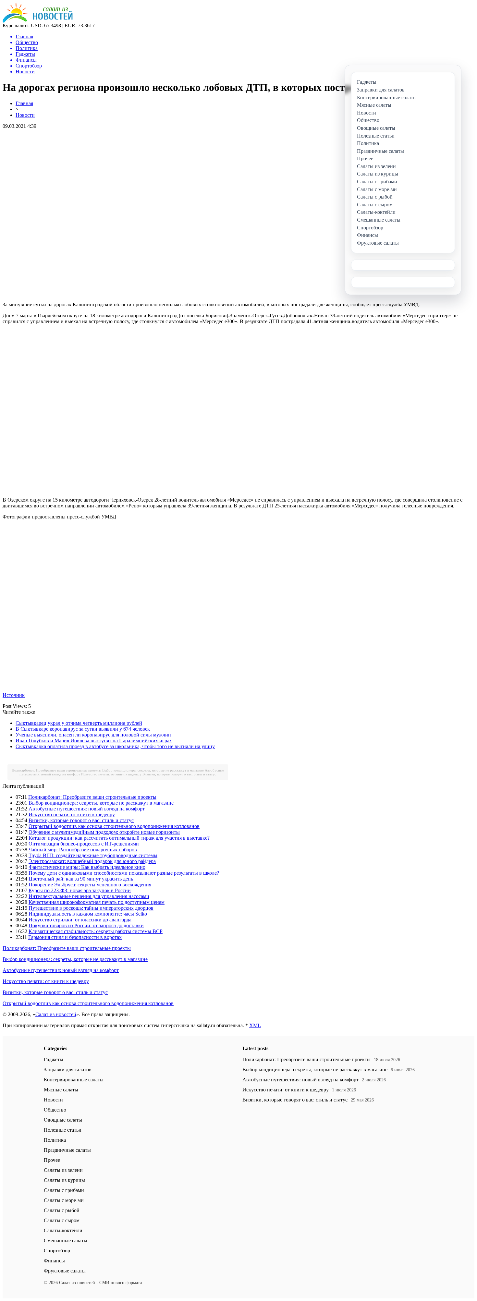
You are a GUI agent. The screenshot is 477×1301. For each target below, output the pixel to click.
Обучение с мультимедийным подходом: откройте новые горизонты (104, 832)
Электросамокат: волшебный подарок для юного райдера (92, 861)
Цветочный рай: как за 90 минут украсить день (81, 879)
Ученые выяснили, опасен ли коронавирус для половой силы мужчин (93, 734)
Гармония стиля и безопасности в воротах (75, 937)
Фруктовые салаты (65, 1270)
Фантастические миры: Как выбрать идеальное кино (87, 867)
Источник (14, 695)
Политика (55, 1140)
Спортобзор (57, 1250)
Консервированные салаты (74, 1079)
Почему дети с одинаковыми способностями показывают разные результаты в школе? (124, 873)
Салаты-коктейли (63, 1230)
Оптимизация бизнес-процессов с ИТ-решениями (84, 843)
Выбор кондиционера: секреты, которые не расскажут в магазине (153, 770)
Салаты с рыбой (62, 1210)
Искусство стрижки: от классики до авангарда (80, 919)
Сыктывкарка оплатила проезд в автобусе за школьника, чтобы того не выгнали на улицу (115, 746)
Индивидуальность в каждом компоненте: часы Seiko (88, 914)
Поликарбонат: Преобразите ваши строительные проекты (56, 770)
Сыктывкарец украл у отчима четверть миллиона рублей (79, 723)
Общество (55, 1110)
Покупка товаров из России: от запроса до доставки (86, 925)
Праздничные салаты (67, 1150)
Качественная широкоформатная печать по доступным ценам (97, 902)
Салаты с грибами (64, 1190)
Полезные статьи (62, 1130)
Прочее (52, 1160)
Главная (24, 103)
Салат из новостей (55, 1014)
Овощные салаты (63, 1120)
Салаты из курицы (64, 1180)
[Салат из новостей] (38, 21)
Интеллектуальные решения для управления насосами (89, 896)
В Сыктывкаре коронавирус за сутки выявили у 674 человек (83, 729)
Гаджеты (53, 1059)
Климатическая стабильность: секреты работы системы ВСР (96, 931)
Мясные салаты (61, 1089)
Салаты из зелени (63, 1170)
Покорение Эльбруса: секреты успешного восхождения (90, 884)
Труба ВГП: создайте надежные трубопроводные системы (93, 855)
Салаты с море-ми (64, 1200)
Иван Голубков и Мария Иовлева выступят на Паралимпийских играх (94, 740)
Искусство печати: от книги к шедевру (111, 774)
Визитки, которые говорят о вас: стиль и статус (179, 774)
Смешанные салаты (65, 1240)
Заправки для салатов (68, 1069)
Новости (25, 115)
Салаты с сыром (62, 1220)
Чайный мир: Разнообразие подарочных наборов (83, 849)
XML (255, 1025)
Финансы (54, 1260)
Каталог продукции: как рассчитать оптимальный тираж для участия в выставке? (119, 838)
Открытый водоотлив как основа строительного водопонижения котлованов (114, 826)
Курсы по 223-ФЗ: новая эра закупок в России (80, 890)
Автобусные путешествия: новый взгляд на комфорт (87, 808)
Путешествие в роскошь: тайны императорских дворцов (91, 908)
